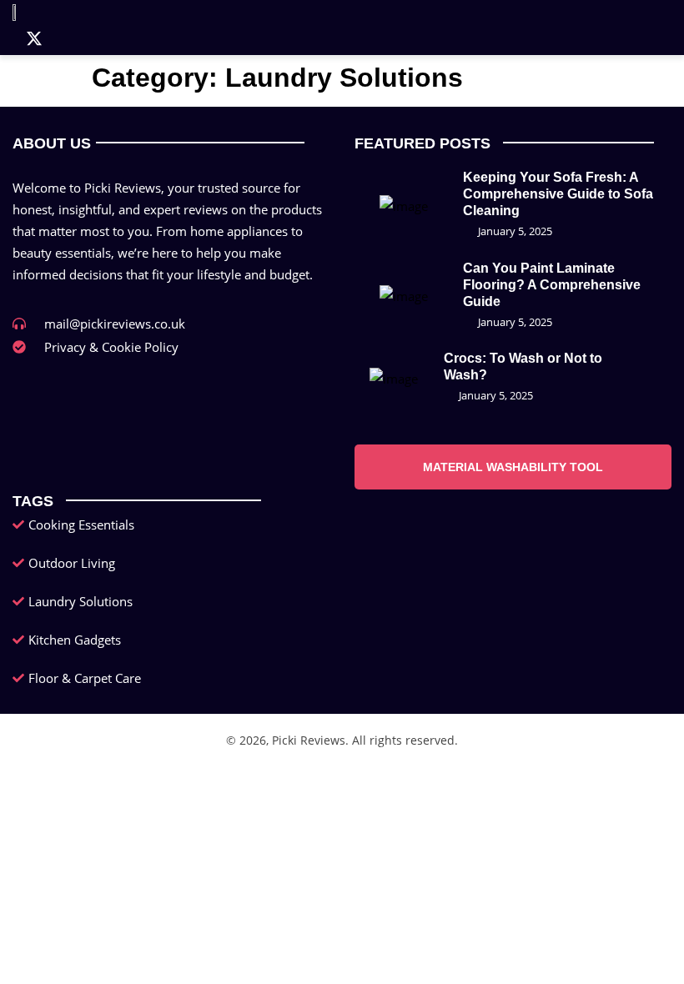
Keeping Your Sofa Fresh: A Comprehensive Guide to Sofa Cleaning (558, 194)
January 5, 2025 (515, 230)
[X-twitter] (34, 38)
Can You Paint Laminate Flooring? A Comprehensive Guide (552, 285)
